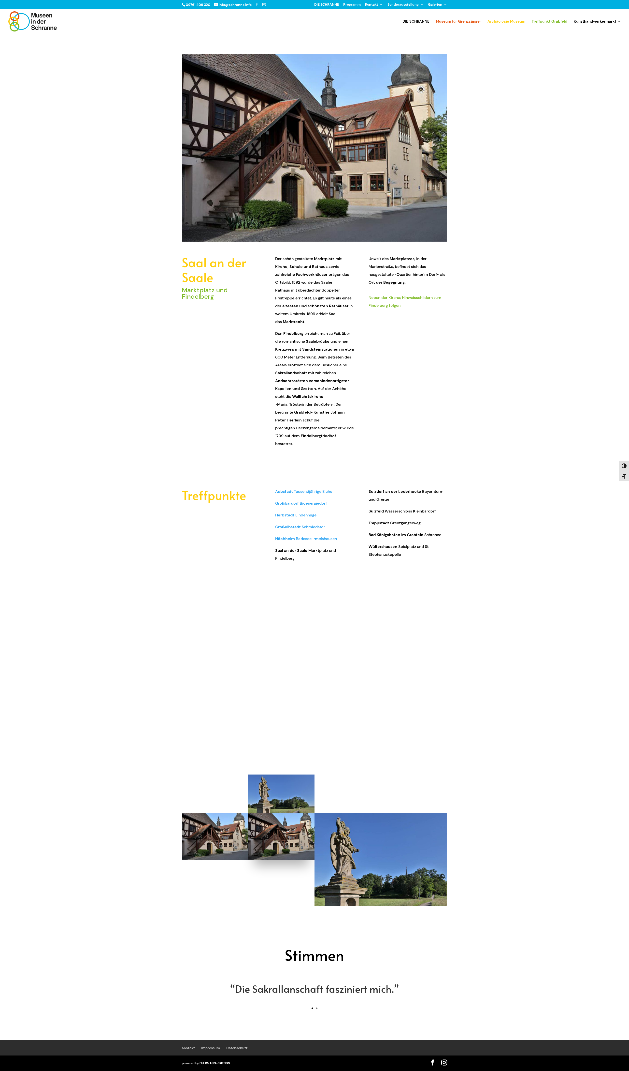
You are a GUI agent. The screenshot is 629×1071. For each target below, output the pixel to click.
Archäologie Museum (506, 22)
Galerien (435, 5)
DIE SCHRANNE (326, 5)
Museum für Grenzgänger (458, 22)
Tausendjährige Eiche (303, 491)
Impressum (210, 1048)
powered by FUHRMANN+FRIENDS (206, 1063)
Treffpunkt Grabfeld (549, 22)
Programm (352, 5)
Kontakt (371, 5)
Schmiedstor (300, 526)
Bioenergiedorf (301, 503)
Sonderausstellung (403, 5)
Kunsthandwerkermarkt (595, 22)
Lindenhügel (296, 515)
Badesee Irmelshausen (306, 538)
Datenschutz (237, 1048)
